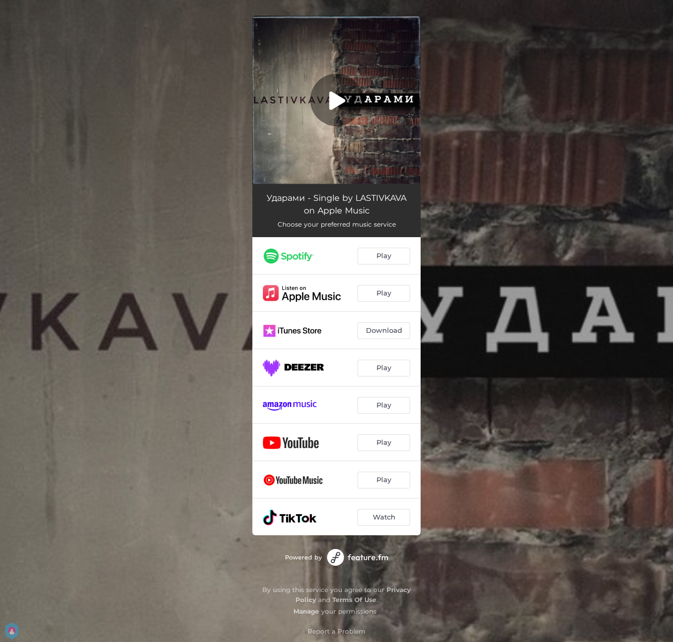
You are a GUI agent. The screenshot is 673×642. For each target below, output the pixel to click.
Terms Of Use (354, 600)
